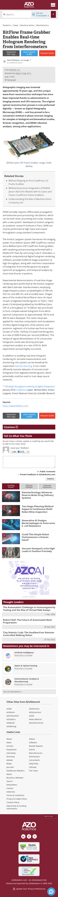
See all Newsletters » (12, 691)
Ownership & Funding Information (16, 807)
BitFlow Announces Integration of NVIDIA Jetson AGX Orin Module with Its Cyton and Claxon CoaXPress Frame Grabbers (30, 191)
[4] (11, 538)
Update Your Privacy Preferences (30, 889)
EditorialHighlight (29, 486)
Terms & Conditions (15, 795)
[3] (11, 524)
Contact (9, 788)
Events (32, 749)
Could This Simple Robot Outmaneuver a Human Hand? (35, 537)
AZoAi (31, 715)
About (9, 739)
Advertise (10, 791)
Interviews (11, 753)
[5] (11, 552)
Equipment (11, 749)
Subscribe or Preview (23, 655)
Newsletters (11, 784)
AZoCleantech (12, 715)
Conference (21, 389)
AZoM (9, 708)
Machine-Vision (27, 25)
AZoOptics (11, 719)
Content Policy (12, 802)
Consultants (34, 760)
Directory (10, 756)
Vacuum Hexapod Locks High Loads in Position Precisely (38, 550)
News (15, 25)
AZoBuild (10, 723)
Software (33, 742)
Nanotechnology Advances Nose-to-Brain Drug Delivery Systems (38, 495)
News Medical (35, 719)
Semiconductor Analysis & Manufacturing (26, 680)
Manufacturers (35, 753)
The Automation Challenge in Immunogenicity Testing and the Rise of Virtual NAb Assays (29, 609)
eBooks (9, 760)
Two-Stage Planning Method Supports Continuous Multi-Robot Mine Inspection (37, 509)
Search (9, 781)
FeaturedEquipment (47, 486)
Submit (50, 478)
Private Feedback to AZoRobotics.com (37, 474)
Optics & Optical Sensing (25, 665)
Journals (10, 767)
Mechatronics (42, 25)
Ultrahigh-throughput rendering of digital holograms (29, 386)
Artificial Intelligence (24, 652)
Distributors (34, 756)
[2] (11, 510)
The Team (33, 770)
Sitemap (32, 767)
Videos (32, 739)
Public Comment (47, 471)
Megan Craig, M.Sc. (23, 73)
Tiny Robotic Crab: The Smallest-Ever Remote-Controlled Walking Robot (28, 634)
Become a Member (14, 777)
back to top (48, 816)
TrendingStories (10, 486)
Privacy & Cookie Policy (16, 799)
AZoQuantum (35, 712)
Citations (10, 427)
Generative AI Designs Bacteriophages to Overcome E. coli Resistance (38, 523)
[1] (11, 496)
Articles (9, 746)
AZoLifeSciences (36, 723)
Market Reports (36, 746)
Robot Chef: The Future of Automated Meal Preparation (27, 621)
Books (9, 763)
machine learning (23, 365)
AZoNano (10, 712)
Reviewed (11, 80)
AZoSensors (34, 708)
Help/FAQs (33, 763)
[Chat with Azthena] (51, 892)
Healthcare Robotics (15, 770)
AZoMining (11, 726)
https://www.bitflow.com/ (15, 405)
